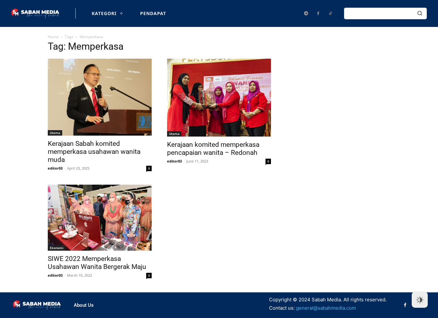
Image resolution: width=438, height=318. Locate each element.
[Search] (420, 13)
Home (53, 36)
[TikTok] (330, 13)
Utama (55, 132)
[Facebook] (318, 13)
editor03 (55, 168)
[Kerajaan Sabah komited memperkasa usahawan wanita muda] (100, 97)
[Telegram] (306, 13)
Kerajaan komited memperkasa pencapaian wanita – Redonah (213, 148)
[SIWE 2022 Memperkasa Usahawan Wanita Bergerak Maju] (100, 217)
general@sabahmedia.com (326, 308)
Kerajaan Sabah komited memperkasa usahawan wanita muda (94, 151)
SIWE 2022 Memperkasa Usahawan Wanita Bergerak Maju (97, 263)
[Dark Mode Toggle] (419, 299)
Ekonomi (56, 248)
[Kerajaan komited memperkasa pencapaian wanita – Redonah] (219, 98)
